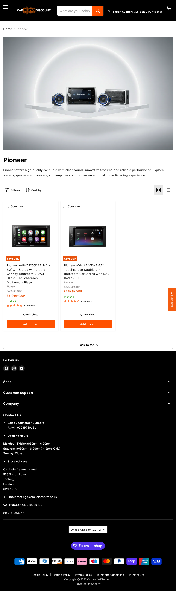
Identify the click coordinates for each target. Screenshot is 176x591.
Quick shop (30, 314)
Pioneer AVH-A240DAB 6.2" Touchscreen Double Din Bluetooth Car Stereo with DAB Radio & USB (87, 271)
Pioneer (11, 286)
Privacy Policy (83, 574)
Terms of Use (136, 574)
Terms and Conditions (110, 574)
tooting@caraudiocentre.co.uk (37, 497)
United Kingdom (86, 529)
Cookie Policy (40, 574)
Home (7, 29)
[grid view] (158, 190)
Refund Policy (61, 574)
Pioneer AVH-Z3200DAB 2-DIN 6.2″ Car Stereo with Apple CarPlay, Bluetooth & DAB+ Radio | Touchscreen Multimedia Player (29, 273)
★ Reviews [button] (172, 299)
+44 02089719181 (23, 427)
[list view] (168, 190)
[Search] (97, 11)
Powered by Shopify (88, 583)
